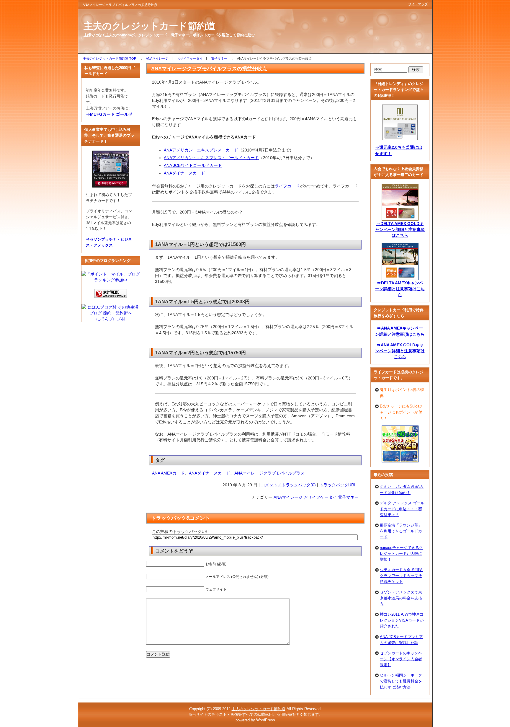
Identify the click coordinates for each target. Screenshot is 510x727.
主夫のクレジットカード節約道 (258, 709)
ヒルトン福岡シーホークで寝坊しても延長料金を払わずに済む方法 (401, 681)
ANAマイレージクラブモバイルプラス (269, 473)
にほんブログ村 (110, 319)
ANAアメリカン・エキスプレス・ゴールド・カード (211, 157)
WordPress (265, 720)
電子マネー (219, 58)
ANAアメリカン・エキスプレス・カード (201, 150)
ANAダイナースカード (184, 173)
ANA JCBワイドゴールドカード (193, 165)
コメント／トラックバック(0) (288, 485)
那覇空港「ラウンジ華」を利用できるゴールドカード (401, 531)
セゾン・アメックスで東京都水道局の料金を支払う (401, 598)
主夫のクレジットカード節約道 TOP (109, 58)
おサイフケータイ (190, 58)
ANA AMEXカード (168, 473)
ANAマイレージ (157, 58)
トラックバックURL (337, 485)
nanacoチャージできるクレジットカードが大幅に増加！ (401, 553)
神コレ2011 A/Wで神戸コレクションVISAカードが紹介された (402, 620)
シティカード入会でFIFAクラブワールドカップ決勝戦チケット (401, 576)
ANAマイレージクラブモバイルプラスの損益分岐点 (209, 68)
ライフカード (287, 186)
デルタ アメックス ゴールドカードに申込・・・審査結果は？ (402, 509)
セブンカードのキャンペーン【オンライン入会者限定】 (401, 659)
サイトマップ (418, 4)
